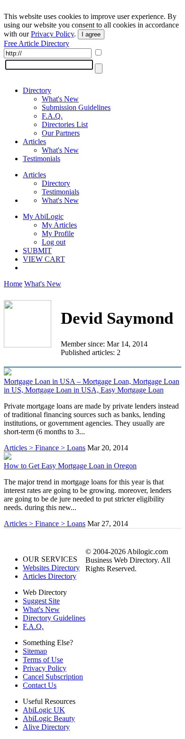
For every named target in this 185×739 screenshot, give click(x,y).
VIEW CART (44, 259)
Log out (53, 242)
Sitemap (35, 651)
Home (13, 284)
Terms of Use (43, 660)
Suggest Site (41, 601)
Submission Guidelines (76, 107)
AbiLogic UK (44, 710)
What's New (60, 99)
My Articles (59, 225)
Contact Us (39, 685)
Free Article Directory (36, 43)
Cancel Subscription (53, 677)
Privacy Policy (52, 34)
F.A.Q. (52, 116)
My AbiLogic (43, 216)
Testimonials (41, 159)
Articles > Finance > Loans (44, 448)
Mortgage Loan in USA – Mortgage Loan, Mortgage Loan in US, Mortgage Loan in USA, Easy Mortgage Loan (91, 385)
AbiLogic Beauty (49, 718)
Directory (37, 90)
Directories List (65, 124)
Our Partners (61, 133)
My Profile (58, 233)
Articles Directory (49, 576)
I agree (91, 34)
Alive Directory (46, 727)
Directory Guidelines (54, 618)
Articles (34, 141)
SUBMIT (37, 250)
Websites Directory (51, 568)
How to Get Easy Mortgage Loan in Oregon (70, 466)
